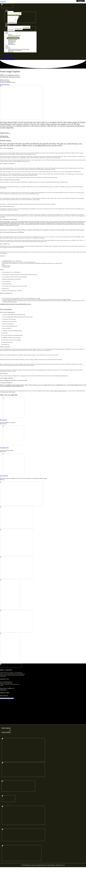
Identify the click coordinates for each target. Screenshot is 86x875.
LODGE (6, 45)
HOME (6, 32)
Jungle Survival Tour (12, 39)
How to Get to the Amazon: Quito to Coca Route (18, 49)
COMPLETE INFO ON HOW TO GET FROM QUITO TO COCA (15, 304)
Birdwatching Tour (12, 40)
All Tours (10, 34)
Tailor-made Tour (12, 22)
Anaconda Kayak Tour (13, 37)
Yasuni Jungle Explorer (13, 38)
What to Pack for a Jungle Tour (15, 28)
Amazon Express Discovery (14, 35)
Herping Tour (11, 43)
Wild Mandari (3, 1)
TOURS (6, 11)
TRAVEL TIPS (7, 48)
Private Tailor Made (4, 475)
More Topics (11, 29)
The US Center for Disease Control (57, 390)
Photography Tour (12, 41)
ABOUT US (7, 46)
